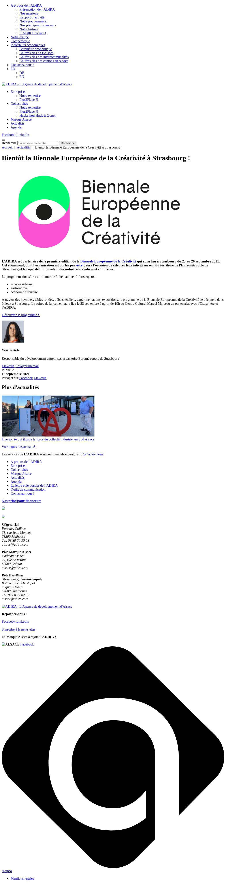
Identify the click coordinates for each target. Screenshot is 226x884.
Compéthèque (20, 41)
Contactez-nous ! (22, 65)
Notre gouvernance (32, 21)
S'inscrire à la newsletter (18, 629)
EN (21, 77)
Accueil (7, 147)
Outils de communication (28, 489)
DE (21, 73)
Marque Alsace (21, 119)
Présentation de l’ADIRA (37, 9)
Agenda (16, 127)
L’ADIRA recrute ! (32, 33)
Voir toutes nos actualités (19, 447)
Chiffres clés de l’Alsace (36, 53)
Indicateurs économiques (28, 45)
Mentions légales (22, 878)
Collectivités (19, 103)
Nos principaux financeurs (37, 25)
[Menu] (3, 140)
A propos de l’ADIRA (26, 5)
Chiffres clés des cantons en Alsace (43, 61)
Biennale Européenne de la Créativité (108, 261)
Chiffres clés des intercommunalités (44, 57)
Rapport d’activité (31, 17)
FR (13, 69)
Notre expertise (30, 95)
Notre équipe (20, 37)
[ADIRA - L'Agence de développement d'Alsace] (37, 84)
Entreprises (18, 92)
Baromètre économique (35, 49)
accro (80, 265)
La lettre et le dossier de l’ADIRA (34, 485)
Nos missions (28, 13)
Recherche (9, 143)
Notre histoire (28, 29)
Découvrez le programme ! (21, 315)
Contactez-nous (92, 454)
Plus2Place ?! (28, 99)
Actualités (17, 123)
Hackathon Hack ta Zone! (37, 115)
